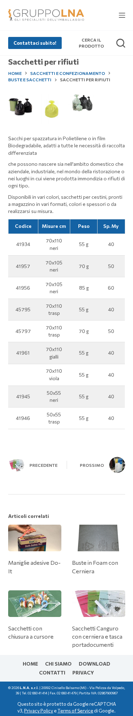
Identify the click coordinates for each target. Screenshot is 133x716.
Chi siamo (58, 664)
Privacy (83, 672)
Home (30, 664)
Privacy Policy (38, 711)
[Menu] (122, 15)
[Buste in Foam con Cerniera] (98, 538)
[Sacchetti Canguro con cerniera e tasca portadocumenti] (98, 603)
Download (94, 664)
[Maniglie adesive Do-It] (34, 538)
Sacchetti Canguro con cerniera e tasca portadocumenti (97, 636)
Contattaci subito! (34, 43)
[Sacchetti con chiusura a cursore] (34, 603)
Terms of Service (75, 711)
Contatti (52, 672)
